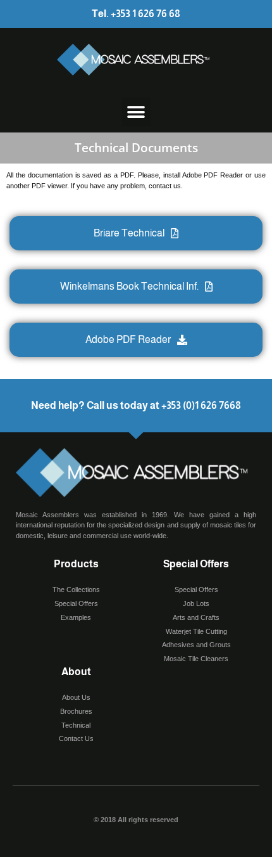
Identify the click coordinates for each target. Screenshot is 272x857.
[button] (136, 112)
